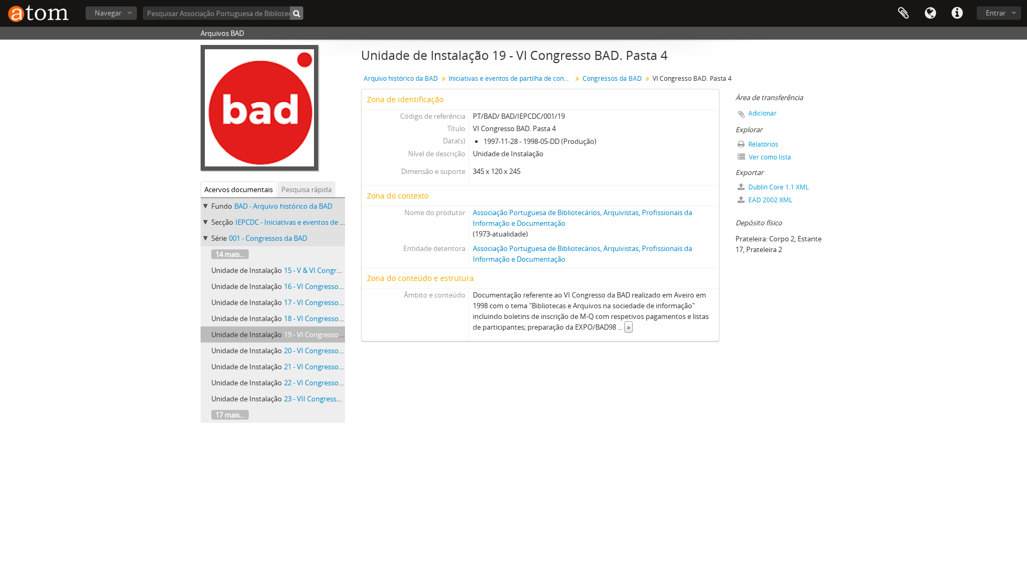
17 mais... (230, 415)
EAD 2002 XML (769, 199)
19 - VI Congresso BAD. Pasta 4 (332, 334)
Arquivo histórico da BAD (401, 78)
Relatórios (762, 144)
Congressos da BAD (612, 78)
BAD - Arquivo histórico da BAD (283, 206)
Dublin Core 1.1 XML (778, 187)
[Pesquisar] (296, 13)
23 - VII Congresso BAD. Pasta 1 (333, 399)
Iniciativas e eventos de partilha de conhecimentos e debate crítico (511, 78)
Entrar (996, 13)
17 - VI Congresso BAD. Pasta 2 (332, 302)
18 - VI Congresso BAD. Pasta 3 (332, 318)
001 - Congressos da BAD (268, 238)
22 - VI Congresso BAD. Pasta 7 (332, 382)
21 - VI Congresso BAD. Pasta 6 (332, 366)
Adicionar (762, 113)
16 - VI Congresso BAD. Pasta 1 (332, 286)
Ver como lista (769, 157)
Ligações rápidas (957, 13)
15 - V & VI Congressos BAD (326, 270)
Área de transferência (903, 13)
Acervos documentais (238, 189)
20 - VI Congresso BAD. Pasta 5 (332, 350)
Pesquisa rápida (306, 189)
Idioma (930, 13)
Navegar (108, 13)
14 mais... (230, 254)
